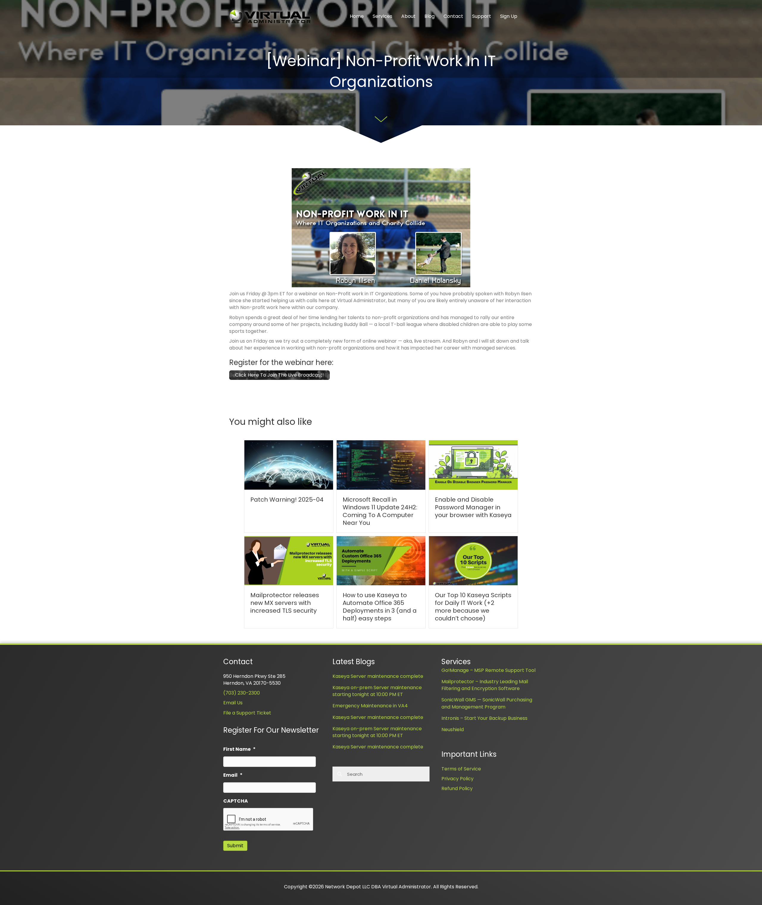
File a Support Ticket (247, 712)
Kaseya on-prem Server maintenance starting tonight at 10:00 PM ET (377, 691)
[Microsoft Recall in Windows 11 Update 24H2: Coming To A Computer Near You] (381, 464)
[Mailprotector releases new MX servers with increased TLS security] (288, 560)
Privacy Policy (457, 778)
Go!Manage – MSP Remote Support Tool (488, 670)
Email (233, 775)
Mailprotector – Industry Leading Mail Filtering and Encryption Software (484, 685)
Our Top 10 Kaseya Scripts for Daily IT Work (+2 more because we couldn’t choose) (473, 606)
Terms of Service (461, 768)
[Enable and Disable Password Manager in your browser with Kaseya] (473, 464)
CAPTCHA (235, 801)
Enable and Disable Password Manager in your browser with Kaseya (473, 507)
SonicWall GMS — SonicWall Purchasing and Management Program (486, 703)
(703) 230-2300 (241, 692)
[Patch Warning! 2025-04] (288, 464)
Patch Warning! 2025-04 (287, 499)
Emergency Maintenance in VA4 (370, 705)
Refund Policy (457, 788)
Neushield (452, 729)
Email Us (233, 702)
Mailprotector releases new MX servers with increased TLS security (284, 603)
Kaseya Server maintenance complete (377, 676)
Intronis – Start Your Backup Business (484, 718)
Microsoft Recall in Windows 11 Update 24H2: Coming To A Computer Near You (380, 511)
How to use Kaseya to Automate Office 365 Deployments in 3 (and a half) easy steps (380, 606)
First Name (239, 749)
